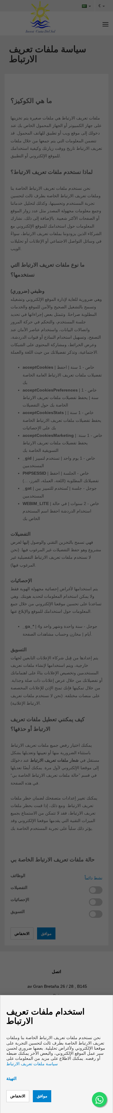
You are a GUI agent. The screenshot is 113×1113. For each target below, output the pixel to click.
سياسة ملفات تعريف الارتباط (32, 1063)
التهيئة (11, 1078)
